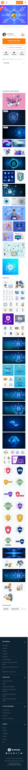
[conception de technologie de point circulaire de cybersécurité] (13, 219)
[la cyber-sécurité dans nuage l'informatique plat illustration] (8, 343)
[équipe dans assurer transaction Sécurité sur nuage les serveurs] (8, 353)
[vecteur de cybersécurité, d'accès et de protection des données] (10, 325)
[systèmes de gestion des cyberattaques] (9, 151)
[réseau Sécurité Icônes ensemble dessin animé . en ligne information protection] (8, 399)
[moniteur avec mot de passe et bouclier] (8, 295)
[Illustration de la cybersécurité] (7, 142)
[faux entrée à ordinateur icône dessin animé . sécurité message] (8, 423)
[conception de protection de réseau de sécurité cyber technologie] (13, 131)
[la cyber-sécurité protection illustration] (8, 625)
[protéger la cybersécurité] (7, 206)
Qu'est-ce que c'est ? (18, 59)
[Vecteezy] (2, 2)
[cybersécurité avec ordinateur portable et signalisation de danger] (7, 264)
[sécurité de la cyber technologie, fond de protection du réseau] (9, 239)
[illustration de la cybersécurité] (8, 168)
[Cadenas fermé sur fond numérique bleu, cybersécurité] (13, 179)
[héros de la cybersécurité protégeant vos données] (13, 251)
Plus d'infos (6, 62)
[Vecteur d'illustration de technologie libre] (13, 308)
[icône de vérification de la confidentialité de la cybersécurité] (8, 193)
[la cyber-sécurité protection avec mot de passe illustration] (8, 649)
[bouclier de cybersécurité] (6, 231)
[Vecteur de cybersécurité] (13, 100)
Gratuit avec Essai (14, 41)
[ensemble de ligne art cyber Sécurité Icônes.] (8, 363)
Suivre (22, 35)
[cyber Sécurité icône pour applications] (8, 411)
